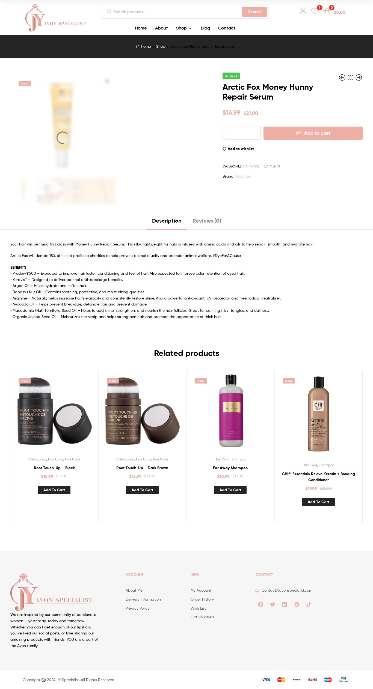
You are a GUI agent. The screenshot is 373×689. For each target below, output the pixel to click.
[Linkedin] (285, 604)
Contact (226, 28)
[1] (314, 10)
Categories (37, 459)
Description (167, 220)
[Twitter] (273, 604)
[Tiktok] (309, 604)
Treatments (270, 166)
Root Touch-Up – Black (54, 467)
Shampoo (239, 459)
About (161, 28)
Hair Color (72, 459)
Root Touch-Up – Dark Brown (142, 467)
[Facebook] (261, 604)
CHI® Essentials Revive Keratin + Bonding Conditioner (318, 477)
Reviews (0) (207, 220)
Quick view (61, 415)
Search (254, 11)
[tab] (167, 222)
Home (141, 28)
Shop (181, 28)
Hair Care (251, 166)
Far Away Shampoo (230, 467)
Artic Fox (243, 176)
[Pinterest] (297, 604)
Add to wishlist (241, 148)
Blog (205, 28)
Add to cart (317, 133)
